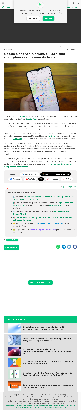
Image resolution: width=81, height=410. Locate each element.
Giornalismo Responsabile (29, 407)
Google (9, 49)
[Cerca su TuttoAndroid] (78, 3)
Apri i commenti (11, 247)
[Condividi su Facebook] (75, 247)
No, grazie (33, 18)
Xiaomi (70, 7)
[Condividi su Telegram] (64, 247)
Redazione (10, 405)
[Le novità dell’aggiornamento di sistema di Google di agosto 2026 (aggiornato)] (14, 362)
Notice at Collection (61, 405)
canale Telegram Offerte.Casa (43, 229)
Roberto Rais (11, 47)
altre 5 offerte (55, 205)
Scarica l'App (54, 407)
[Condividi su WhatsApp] (58, 247)
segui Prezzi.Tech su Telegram (50, 223)
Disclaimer (19, 405)
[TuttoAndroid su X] (41, 179)
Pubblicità (44, 407)
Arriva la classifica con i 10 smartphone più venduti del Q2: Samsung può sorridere (47, 339)
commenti (72, 49)
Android (51, 136)
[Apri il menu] (3, 3)
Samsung (18, 139)
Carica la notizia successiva (40, 282)
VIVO (77, 7)
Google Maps (31, 119)
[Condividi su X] (69, 247)
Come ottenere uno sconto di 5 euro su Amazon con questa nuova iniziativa (48, 386)
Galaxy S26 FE (12, 7)
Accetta (48, 18)
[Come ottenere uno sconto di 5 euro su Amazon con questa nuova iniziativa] (14, 386)
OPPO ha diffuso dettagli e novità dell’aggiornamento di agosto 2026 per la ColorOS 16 (47, 351)
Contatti (63, 407)
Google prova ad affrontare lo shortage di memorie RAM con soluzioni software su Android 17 (47, 374)
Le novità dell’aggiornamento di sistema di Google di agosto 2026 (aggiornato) (48, 362)
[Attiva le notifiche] (73, 3)
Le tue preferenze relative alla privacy (38, 405)
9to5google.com (69, 187)
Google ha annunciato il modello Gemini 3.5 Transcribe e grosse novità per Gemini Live (43, 328)
